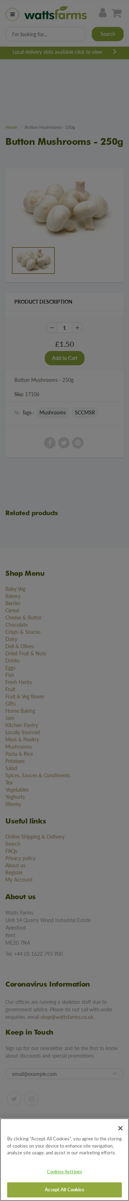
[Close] (120, 1128)
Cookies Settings (64, 1171)
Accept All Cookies (64, 1189)
